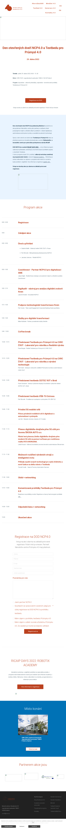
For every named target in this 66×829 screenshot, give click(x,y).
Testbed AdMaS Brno (55, 811)
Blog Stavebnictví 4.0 (39, 800)
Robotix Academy (39, 157)
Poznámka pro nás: (20, 578)
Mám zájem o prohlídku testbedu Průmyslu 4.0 (33, 618)
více (33, 822)
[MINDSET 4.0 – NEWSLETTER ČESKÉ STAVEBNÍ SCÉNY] (14, 8)
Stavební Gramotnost (55, 796)
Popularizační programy (40, 808)
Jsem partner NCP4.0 (23, 602)
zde (19, 496)
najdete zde (46, 162)
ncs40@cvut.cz (6, 813)
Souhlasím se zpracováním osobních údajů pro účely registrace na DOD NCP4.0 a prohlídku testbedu (34, 609)
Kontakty (36, 811)
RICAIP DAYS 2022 (32, 147)
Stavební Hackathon (55, 800)
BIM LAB (52, 803)
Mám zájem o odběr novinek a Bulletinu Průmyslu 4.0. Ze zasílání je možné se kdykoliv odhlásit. (34, 624)
